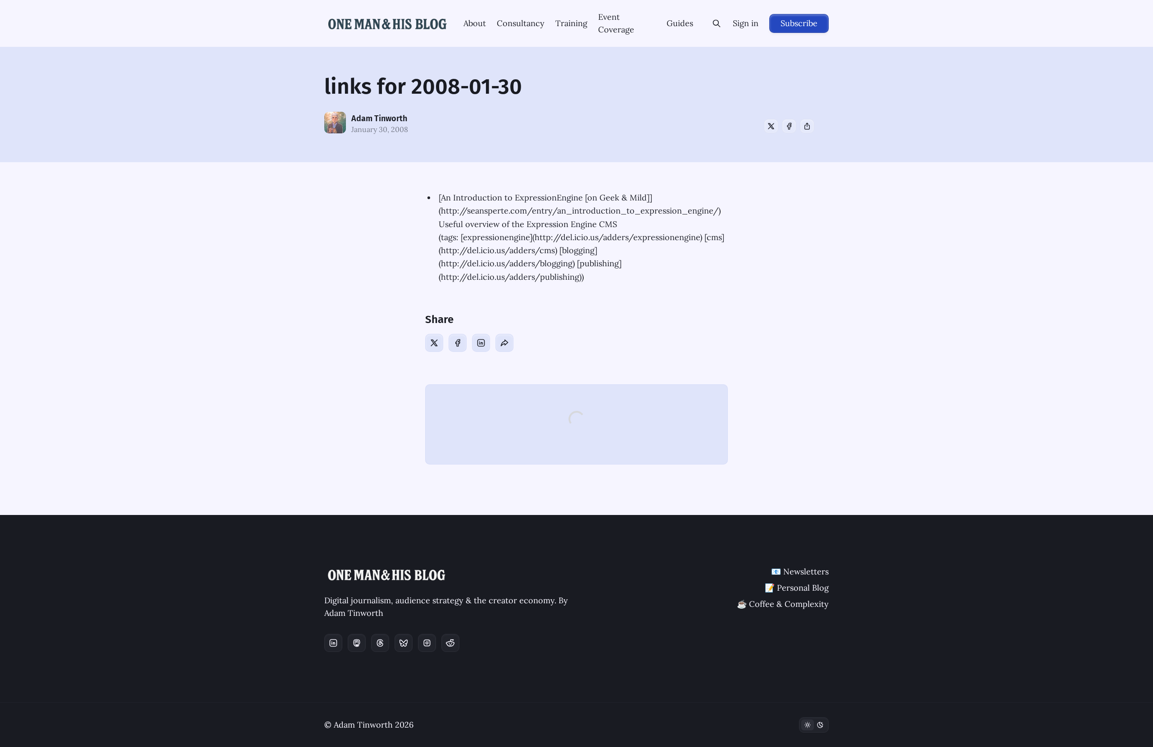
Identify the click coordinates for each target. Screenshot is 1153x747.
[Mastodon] (357, 643)
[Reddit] (450, 643)
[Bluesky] (404, 643)
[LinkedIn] (481, 343)
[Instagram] (427, 643)
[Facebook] (789, 126)
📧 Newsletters (800, 571)
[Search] (717, 23)
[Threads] (380, 643)
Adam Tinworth (379, 118)
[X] (771, 126)
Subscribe (799, 23)
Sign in (745, 23)
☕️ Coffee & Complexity (783, 604)
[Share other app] (807, 126)
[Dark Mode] (814, 725)
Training (571, 23)
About (474, 23)
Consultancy (521, 23)
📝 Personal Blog (797, 588)
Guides (680, 23)
